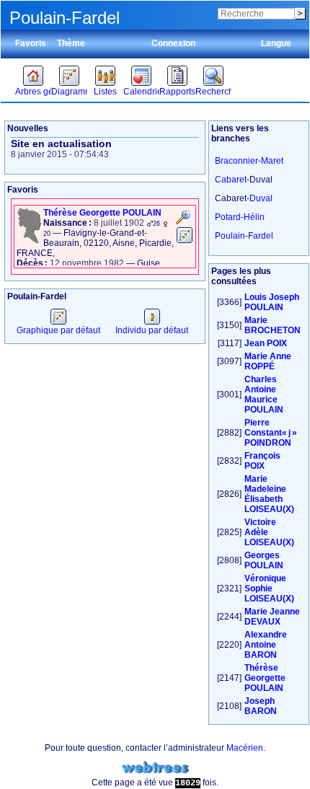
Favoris (30, 43)
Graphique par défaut (58, 330)
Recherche (213, 92)
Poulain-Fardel (244, 236)
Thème (71, 43)
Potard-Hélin (240, 217)
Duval (261, 198)
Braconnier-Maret (249, 161)
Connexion (173, 43)
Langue (276, 43)
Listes (105, 92)
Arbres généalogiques (33, 92)
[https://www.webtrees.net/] (155, 767)
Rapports (177, 92)
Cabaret (231, 180)
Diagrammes (69, 92)
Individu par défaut (151, 330)
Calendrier (141, 92)
